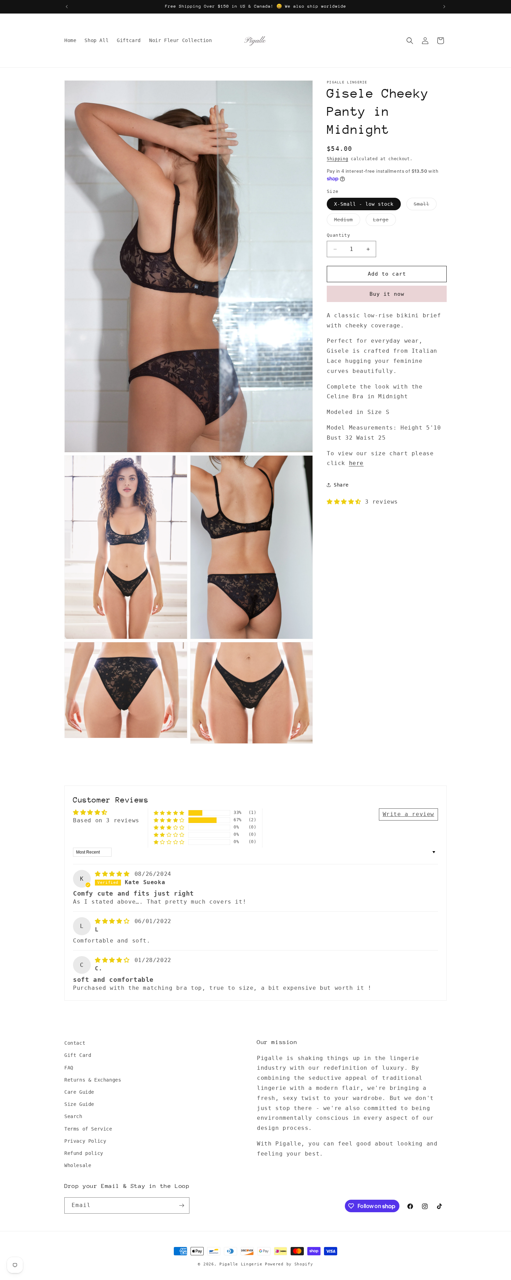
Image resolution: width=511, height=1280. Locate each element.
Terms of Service (88, 1129)
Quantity (338, 235)
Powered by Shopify (289, 1264)
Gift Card (77, 1055)
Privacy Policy (85, 1141)
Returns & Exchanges (92, 1080)
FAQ (68, 1067)
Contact (74, 1043)
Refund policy (83, 1153)
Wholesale (77, 1165)
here (356, 463)
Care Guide (79, 1092)
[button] (409, 40)
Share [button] (341, 485)
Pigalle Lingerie (240, 1264)
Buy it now (387, 294)
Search (73, 1116)
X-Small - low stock (364, 204)
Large (384, 221)
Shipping (337, 158)
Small (425, 206)
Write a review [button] (408, 814)
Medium (347, 221)
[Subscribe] (181, 1205)
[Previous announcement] (66, 6)
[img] (114, 874)
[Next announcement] (444, 6)
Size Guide (79, 1104)
